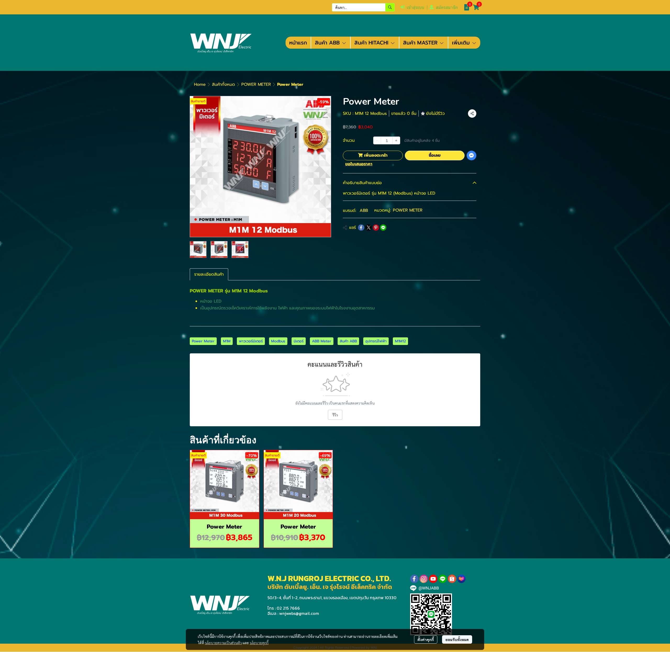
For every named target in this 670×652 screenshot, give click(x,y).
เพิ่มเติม (462, 43)
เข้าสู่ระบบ (415, 7)
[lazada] (461, 579)
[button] (363, 7)
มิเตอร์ (299, 341)
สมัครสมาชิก (447, 7)
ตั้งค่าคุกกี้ (425, 639)
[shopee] (452, 579)
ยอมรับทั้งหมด (457, 639)
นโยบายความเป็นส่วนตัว (223, 642)
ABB (364, 210)
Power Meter (203, 341)
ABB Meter (321, 341)
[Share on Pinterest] (376, 227)
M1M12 (400, 341)
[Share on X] (368, 227)
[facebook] (414, 579)
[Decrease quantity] (377, 140)
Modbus (278, 341)
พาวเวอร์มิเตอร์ (251, 341)
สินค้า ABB (348, 341)
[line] (442, 579)
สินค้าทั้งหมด (223, 84)
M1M (227, 341)
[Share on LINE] (383, 227)
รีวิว (335, 414)
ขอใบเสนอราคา (358, 164)
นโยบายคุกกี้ (259, 642)
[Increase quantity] (396, 140)
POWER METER (256, 84)
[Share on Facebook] (361, 227)
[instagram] (424, 579)
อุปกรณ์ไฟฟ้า (376, 341)
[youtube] (433, 579)
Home (200, 84)
